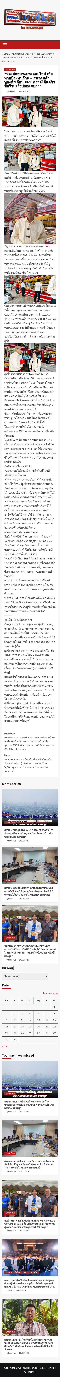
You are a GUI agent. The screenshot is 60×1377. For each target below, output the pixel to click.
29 (54, 1033)
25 (22, 1033)
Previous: (29, 741)
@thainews (11, 91)
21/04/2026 (24, 91)
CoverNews (46, 1368)
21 (47, 1026)
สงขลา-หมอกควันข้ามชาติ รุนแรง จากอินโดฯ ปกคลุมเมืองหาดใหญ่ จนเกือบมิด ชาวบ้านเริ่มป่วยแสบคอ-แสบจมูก (28, 833)
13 (38, 1020)
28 (47, 1033)
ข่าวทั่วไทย (10, 70)
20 (38, 1026)
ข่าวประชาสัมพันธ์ (13, 1272)
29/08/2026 (24, 841)
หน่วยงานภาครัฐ (30, 1272)
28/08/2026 (24, 960)
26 (29, 1033)
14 (47, 1020)
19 (29, 1026)
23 (6, 1033)
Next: (27, 763)
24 (15, 1033)
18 (22, 1026)
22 (54, 1026)
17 (15, 1026)
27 (38, 1033)
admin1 (9, 1290)
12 (29, 1020)
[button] (5, 44)
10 (15, 1020)
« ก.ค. (5, 1046)
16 (6, 1026)
